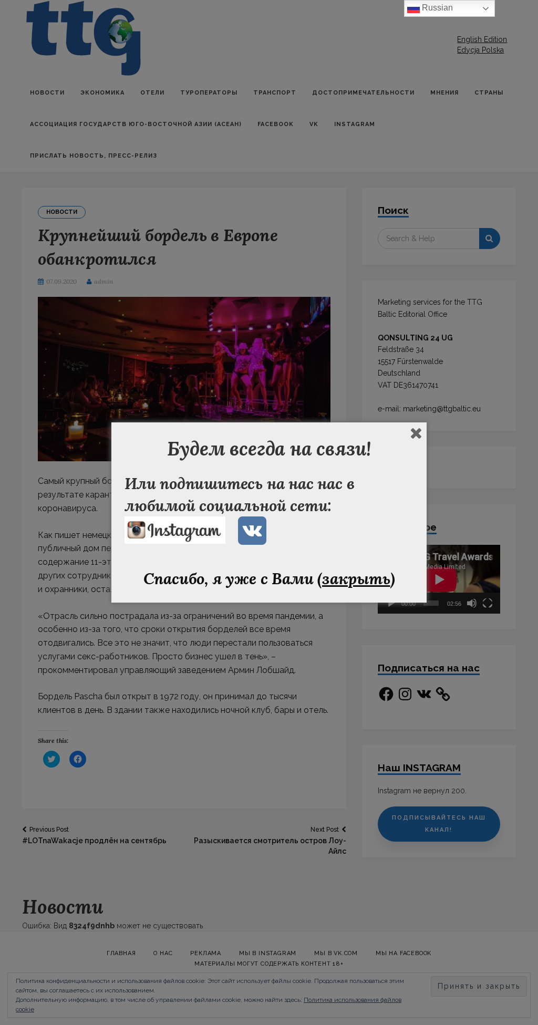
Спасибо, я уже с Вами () (269, 578)
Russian (436, 7)
